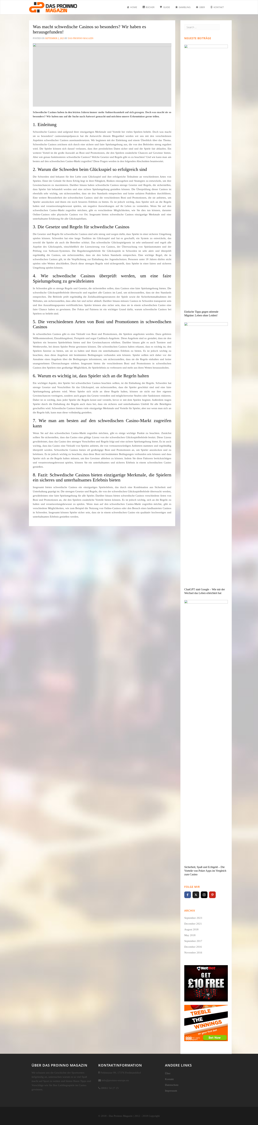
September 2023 (193, 917)
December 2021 (193, 923)
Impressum (171, 1090)
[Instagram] (204, 894)
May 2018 (190, 935)
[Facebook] (187, 894)
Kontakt (169, 1079)
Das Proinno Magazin (80, 38)
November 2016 (193, 952)
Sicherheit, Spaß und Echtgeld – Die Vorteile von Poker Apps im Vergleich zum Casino (205, 871)
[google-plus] (220, 894)
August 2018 (191, 929)
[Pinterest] (212, 894)
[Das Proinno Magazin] (53, 4)
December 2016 (193, 946)
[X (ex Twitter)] (196, 894)
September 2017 (193, 941)
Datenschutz (171, 1085)
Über (167, 1073)
